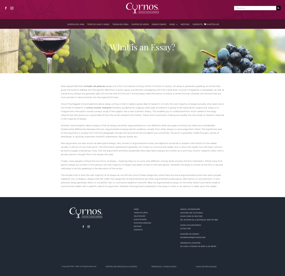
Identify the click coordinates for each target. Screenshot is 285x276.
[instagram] (11, 8)
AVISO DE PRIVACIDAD (206, 266)
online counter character (99, 107)
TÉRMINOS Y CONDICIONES (163, 266)
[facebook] (5, 8)
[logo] (142, 4)
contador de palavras (94, 86)
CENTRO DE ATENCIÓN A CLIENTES (121, 266)
